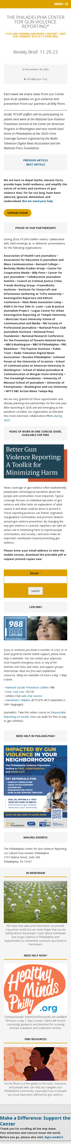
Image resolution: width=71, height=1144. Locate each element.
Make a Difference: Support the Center (35, 1121)
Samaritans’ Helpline (17, 700)
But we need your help (37, 201)
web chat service (31, 696)
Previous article (35, 160)
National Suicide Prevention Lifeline (27, 687)
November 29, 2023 (37, 69)
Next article (35, 164)
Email (35, 573)
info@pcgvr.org (37, 79)
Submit (35, 591)
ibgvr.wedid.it (53, 1137)
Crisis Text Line (14, 692)
